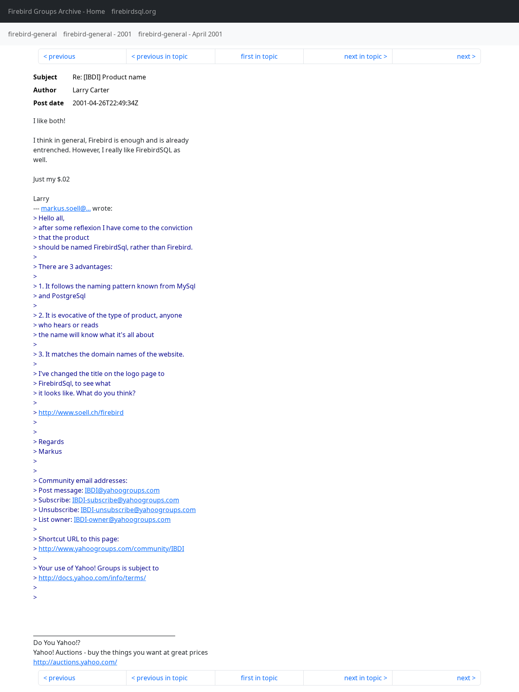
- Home (56, 11)
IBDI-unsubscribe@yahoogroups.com (138, 509)
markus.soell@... (66, 208)
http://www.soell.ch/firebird (81, 412)
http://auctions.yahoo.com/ (75, 662)
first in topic (259, 56)
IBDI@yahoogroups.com (122, 490)
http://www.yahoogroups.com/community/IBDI (111, 548)
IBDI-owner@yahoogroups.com (122, 519)
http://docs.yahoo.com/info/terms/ (92, 577)
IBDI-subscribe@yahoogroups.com (125, 500)
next (463, 56)
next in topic (363, 56)
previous (62, 56)
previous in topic (162, 56)
